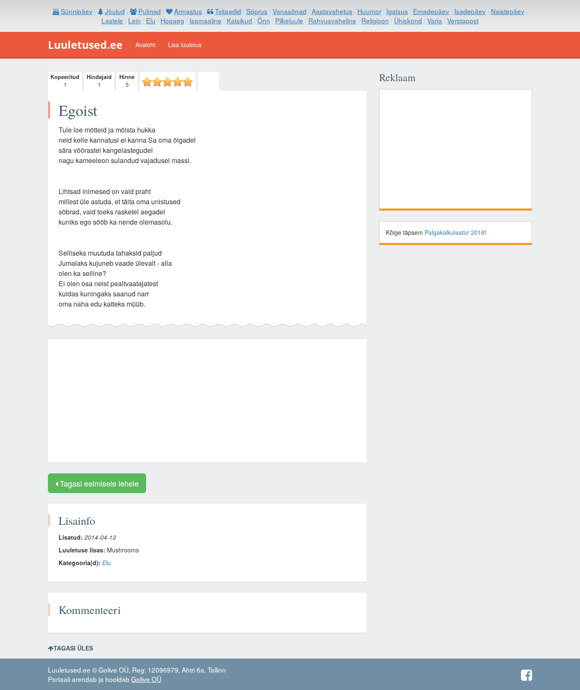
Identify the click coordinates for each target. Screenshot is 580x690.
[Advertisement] (207, 400)
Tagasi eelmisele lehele (98, 483)
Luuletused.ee (85, 44)
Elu (106, 562)
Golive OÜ (146, 679)
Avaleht (145, 44)
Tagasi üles (73, 648)
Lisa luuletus (185, 44)
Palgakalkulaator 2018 (454, 232)
